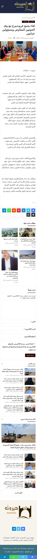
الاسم (32, 322)
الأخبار (24, 18)
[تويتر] (28, 210)
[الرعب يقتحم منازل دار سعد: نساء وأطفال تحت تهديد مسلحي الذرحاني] (30, 381)
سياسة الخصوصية (18, 552)
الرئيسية (30, 18)
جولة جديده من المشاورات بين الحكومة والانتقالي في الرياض (27, 240)
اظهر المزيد (18, 493)
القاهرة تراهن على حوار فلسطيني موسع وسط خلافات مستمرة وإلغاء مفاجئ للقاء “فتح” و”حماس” (13, 408)
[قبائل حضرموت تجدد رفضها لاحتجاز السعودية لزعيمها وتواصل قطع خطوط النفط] (30, 372)
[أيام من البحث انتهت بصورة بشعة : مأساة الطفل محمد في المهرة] (30, 390)
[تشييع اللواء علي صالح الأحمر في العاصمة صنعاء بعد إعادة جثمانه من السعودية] (10, 260)
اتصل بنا (7, 552)
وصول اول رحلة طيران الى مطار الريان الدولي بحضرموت (27, 263)
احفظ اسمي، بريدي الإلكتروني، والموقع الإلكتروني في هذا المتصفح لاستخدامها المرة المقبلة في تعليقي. (18, 347)
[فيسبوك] (33, 210)
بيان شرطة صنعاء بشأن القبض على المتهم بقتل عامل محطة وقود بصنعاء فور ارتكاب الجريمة (13, 398)
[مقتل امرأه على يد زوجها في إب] (10, 232)
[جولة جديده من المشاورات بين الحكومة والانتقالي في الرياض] (27, 232)
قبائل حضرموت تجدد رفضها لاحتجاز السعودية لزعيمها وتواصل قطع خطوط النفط (12, 371)
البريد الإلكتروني (29, 329)
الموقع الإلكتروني (29, 336)
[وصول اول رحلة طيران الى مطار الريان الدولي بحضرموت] (27, 254)
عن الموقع (28, 552)
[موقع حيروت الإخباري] (25, 6)
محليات (25, 21)
